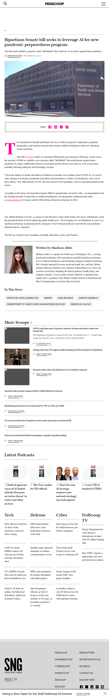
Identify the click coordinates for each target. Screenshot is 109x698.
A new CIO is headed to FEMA (92, 487)
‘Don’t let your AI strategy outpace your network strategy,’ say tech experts (66, 492)
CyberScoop (62, 666)
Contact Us (86, 672)
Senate (48, 297)
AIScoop (60, 686)
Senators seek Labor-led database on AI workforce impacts (60, 369)
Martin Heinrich (88, 297)
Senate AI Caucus (81, 304)
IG (96, 686)
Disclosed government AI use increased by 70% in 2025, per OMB (35, 406)
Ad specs (84, 666)
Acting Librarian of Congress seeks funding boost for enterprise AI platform (67, 350)
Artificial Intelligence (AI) (22, 297)
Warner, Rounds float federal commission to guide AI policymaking (35, 435)
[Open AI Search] (9, 3)
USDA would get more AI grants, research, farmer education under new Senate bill (65, 329)
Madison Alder (14, 56)
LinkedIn (92, 686)
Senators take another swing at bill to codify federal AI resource (34, 391)
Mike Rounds (65, 297)
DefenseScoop (64, 659)
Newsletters (86, 652)
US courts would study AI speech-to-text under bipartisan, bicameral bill (38, 420)
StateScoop (62, 672)
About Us (11, 678)
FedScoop (61, 652)
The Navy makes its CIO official (41, 487)
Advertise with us (89, 659)
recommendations (12, 199)
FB (80, 686)
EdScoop (60, 679)
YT (101, 686)
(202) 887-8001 (87, 679)
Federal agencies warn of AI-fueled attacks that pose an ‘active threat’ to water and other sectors (16, 494)
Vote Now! (83, 693)
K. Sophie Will (43, 343)
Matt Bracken (44, 354)
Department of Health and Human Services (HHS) (36, 304)
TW (86, 686)
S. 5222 (29, 156)
